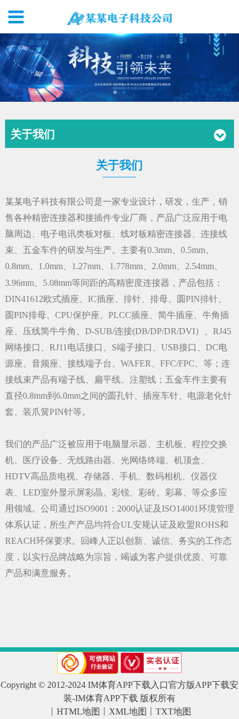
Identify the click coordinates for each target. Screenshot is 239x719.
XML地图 (128, 711)
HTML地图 (78, 711)
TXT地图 (173, 711)
